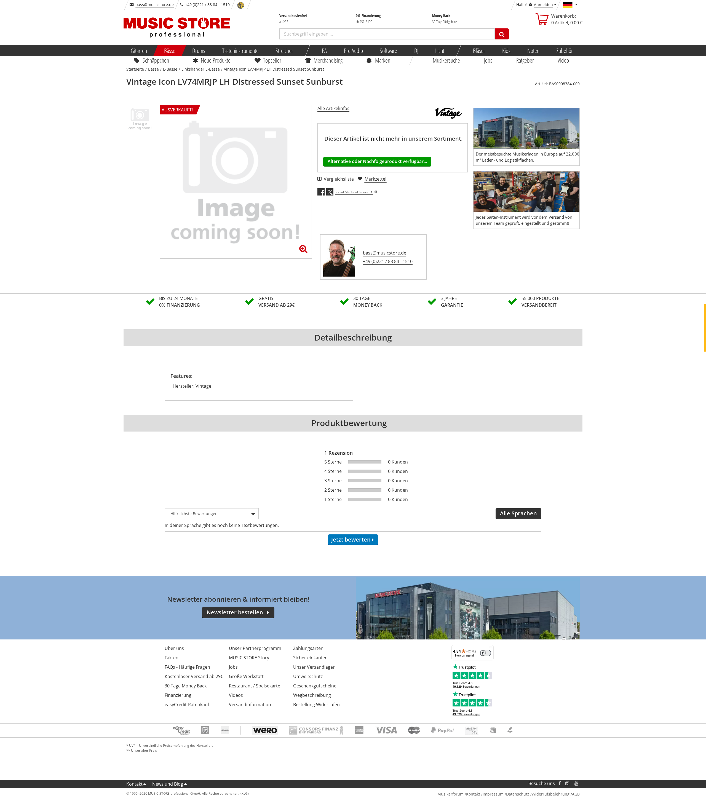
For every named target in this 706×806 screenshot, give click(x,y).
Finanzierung (178, 695)
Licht (439, 50)
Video (563, 60)
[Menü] (490, 648)
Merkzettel (375, 179)
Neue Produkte (216, 60)
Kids (506, 50)
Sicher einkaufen (310, 658)
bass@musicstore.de (154, 4)
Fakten (171, 658)
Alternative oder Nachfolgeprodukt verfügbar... (377, 161)
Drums (198, 50)
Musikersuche (446, 60)
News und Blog (167, 784)
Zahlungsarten (308, 648)
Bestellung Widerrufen (316, 704)
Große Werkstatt (246, 676)
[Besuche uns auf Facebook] (560, 783)
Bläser (479, 50)
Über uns (174, 648)
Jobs (488, 60)
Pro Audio (353, 50)
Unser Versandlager (314, 667)
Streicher (284, 50)
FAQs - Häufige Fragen (187, 667)
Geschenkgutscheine (314, 686)
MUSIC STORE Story (249, 658)
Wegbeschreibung (312, 695)
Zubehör (564, 50)
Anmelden (543, 4)
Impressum (493, 794)
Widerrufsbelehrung (550, 794)
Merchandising (328, 60)
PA (324, 50)
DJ (416, 50)
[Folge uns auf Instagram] (568, 783)
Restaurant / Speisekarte (254, 686)
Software (388, 50)
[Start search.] (502, 33)
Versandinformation (250, 704)
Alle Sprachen (518, 513)
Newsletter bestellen (235, 612)
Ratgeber (525, 60)
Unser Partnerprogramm (255, 648)
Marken (382, 60)
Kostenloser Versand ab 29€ (194, 676)
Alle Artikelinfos (333, 108)
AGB (576, 794)
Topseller (272, 60)
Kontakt (134, 784)
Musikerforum (450, 794)
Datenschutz (517, 794)
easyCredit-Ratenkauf (187, 704)
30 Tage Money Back (186, 686)
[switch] (485, 653)
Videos (236, 695)
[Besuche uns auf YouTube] (577, 783)
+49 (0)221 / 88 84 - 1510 (388, 261)
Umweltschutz (308, 676)
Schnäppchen (156, 60)
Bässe (169, 50)
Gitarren (139, 50)
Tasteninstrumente (240, 50)
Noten (533, 50)
